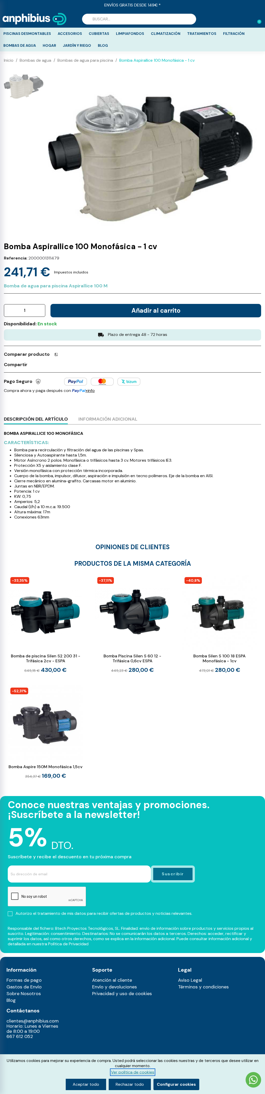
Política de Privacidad (68, 944)
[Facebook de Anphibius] (23, 1048)
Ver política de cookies (132, 1072)
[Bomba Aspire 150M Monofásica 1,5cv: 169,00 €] (45, 732)
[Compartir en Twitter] (43, 364)
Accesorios (70, 33)
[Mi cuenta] (249, 19)
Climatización (165, 33)
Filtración (234, 33)
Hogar (49, 45)
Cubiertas (99, 33)
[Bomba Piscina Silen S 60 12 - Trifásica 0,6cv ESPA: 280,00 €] (132, 624)
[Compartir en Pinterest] (53, 364)
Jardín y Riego (77, 45)
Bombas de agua (19, 45)
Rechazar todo (130, 1084)
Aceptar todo (86, 1084)
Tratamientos (201, 33)
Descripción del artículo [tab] (36, 419)
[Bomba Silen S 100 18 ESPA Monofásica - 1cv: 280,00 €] (219, 624)
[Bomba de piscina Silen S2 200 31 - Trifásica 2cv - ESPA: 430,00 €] (45, 624)
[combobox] (139, 19)
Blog (103, 45)
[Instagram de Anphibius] (12, 1048)
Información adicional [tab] (107, 419)
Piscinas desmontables (27, 33)
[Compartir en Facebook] (34, 364)
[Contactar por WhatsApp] (253, 1080)
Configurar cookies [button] (176, 1084)
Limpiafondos (130, 33)
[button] (257, 19)
